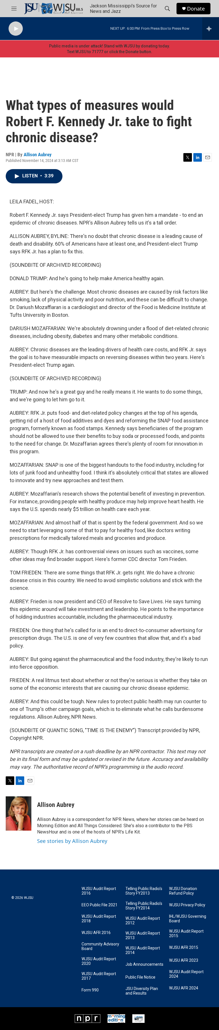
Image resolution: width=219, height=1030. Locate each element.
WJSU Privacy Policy (187, 905)
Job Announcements (144, 964)
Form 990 (90, 990)
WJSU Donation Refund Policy (183, 891)
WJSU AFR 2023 (183, 960)
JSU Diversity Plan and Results (141, 991)
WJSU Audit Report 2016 (99, 891)
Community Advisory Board (100, 946)
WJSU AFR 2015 (183, 947)
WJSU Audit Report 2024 (186, 974)
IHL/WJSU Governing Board (187, 918)
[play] (15, 28)
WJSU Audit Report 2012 (142, 920)
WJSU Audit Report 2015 (186, 933)
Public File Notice (140, 977)
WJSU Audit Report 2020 (99, 961)
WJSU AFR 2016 (96, 933)
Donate (196, 9)
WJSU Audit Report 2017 (99, 976)
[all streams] (210, 28)
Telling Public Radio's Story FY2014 (143, 905)
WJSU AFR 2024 (183, 988)
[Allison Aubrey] (18, 813)
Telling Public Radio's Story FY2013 (143, 891)
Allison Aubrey (38, 154)
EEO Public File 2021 (99, 905)
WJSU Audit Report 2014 (142, 950)
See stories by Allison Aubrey (72, 840)
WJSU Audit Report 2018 (99, 918)
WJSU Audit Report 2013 (142, 935)
